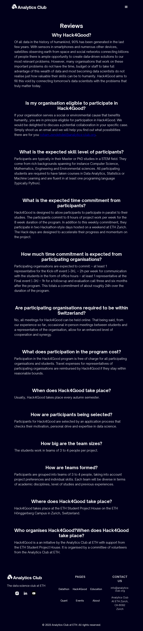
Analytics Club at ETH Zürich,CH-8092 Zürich (119, 603)
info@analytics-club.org (120, 589)
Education (96, 589)
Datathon (64, 589)
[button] (126, 7)
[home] (29, 7)
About (96, 600)
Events (80, 600)
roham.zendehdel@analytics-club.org (68, 135)
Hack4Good (80, 589)
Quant (64, 600)
